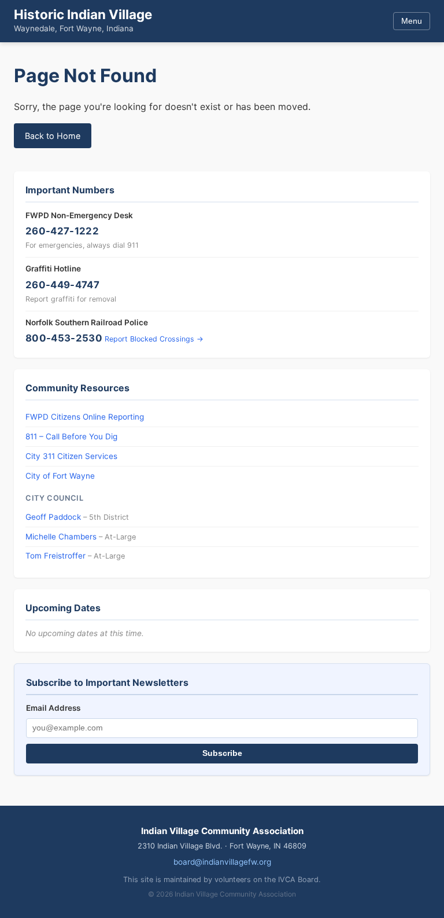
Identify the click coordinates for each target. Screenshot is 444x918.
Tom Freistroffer (55, 555)
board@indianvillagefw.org (222, 861)
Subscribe (222, 753)
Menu (411, 20)
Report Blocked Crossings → (154, 339)
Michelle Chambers (61, 536)
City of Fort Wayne (60, 475)
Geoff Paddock (53, 517)
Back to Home (52, 136)
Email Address (53, 708)
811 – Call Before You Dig (71, 436)
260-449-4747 (62, 285)
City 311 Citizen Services (71, 456)
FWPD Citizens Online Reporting (84, 416)
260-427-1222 (62, 231)
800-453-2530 (63, 338)
